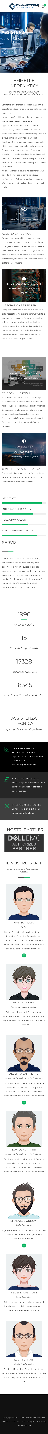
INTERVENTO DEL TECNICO (26, 805)
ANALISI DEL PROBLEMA (25, 779)
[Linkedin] (24, 955)
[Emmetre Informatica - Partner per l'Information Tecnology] (24, 6)
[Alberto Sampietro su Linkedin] (24, 1103)
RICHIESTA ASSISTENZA (24, 748)
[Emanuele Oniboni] (24, 1246)
